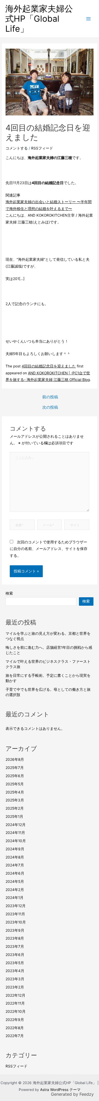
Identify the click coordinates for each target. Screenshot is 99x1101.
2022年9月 (15, 1020)
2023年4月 (15, 971)
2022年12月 (15, 995)
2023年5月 (15, 963)
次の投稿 (50, 407)
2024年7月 (15, 865)
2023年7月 (15, 946)
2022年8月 (15, 1028)
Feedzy (86, 1094)
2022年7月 (15, 1036)
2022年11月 (15, 1003)
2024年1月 (14, 897)
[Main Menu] (88, 18)
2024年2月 (15, 890)
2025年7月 (15, 768)
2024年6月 (15, 873)
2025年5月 (15, 784)
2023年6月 (15, 955)
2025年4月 (15, 792)
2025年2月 (15, 808)
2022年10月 (16, 1011)
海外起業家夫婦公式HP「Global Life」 (39, 18)
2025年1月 (14, 816)
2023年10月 (16, 922)
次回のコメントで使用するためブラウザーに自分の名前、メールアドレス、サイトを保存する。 (48, 549)
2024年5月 (15, 881)
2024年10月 (16, 841)
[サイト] (76, 526)
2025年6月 (15, 776)
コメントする (17, 148)
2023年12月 (16, 906)
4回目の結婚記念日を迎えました (49, 366)
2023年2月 (15, 987)
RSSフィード (42, 148)
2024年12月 (16, 825)
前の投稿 (50, 397)
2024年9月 (15, 849)
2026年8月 (15, 759)
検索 (9, 593)
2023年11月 (15, 914)
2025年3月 (15, 800)
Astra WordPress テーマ (60, 1090)
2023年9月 (15, 930)
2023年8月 (15, 938)
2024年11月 (15, 833)
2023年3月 (15, 979)
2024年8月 (15, 857)
